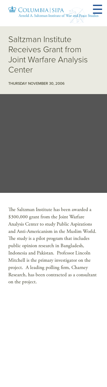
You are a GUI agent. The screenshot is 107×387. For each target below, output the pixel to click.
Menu (103, 10)
